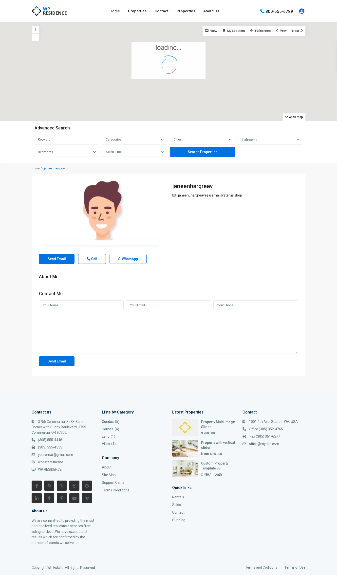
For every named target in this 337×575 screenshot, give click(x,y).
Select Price (114, 152)
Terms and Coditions (261, 567)
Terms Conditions (115, 490)
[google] (87, 486)
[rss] (49, 486)
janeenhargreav (192, 186)
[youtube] (74, 498)
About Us (211, 11)
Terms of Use (294, 567)
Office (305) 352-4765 (266, 429)
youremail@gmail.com (55, 455)
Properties (137, 11)
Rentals (178, 497)
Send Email (57, 259)
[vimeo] (87, 498)
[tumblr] (49, 498)
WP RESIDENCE (50, 469)
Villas (106, 444)
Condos (108, 422)
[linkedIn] (37, 498)
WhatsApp (129, 259)
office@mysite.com (264, 444)
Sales (176, 505)
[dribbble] (74, 486)
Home (115, 11)
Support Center (114, 483)
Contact (161, 11)
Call (93, 259)
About (107, 467)
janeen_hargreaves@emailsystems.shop (210, 195)
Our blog (178, 520)
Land (106, 436)
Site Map (109, 475)
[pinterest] (62, 498)
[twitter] (62, 486)
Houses (107, 429)
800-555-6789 (279, 11)
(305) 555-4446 (50, 440)
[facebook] (37, 486)
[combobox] (134, 139)
